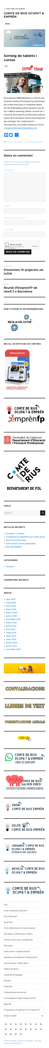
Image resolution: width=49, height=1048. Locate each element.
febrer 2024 (11, 642)
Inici (5, 905)
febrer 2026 (11, 612)
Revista (7, 981)
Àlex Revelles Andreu (15, 142)
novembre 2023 (13, 649)
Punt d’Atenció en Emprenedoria (19, 928)
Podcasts (8, 986)
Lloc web (8, 230)
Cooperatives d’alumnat (15, 992)
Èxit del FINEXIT (14, 547)
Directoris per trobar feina (16, 963)
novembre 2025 (13, 619)
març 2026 (11, 609)
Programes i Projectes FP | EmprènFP (22, 1010)
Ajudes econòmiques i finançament (20, 957)
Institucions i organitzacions (17, 951)
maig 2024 (11, 632)
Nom (7, 206)
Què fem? (8, 922)
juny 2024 (10, 629)
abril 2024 (11, 636)
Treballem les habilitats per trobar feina (25, 537)
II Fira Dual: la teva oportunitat (21, 543)
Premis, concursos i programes (18, 940)
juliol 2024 (11, 626)
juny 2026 (10, 599)
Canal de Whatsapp (13, 975)
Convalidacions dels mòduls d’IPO (20, 998)
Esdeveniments (11, 969)
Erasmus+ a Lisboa (15, 533)
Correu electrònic (14, 218)
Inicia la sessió (10, 1016)
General (10, 566)
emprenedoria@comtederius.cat (21, 128)
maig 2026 (11, 602)
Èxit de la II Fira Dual (16, 540)
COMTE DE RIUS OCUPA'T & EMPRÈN (18, 1041)
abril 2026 (11, 606)
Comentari (9, 170)
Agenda (7, 1004)
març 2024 (11, 639)
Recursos (8, 945)
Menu (7, 24)
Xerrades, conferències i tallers (18, 934)
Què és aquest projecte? (15, 910)
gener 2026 (11, 616)
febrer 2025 (11, 622)
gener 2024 (11, 646)
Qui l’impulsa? (10, 916)
